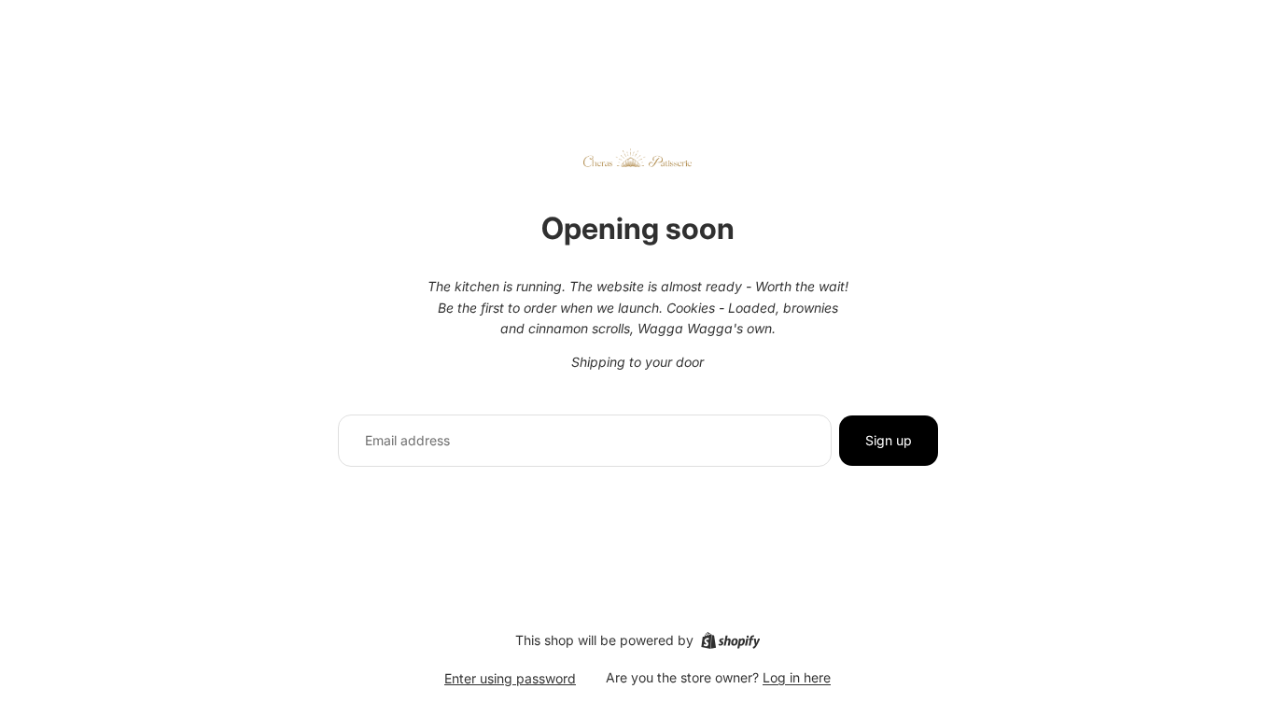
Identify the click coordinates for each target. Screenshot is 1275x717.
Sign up (888, 440)
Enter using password (510, 678)
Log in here (797, 677)
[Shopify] (730, 640)
